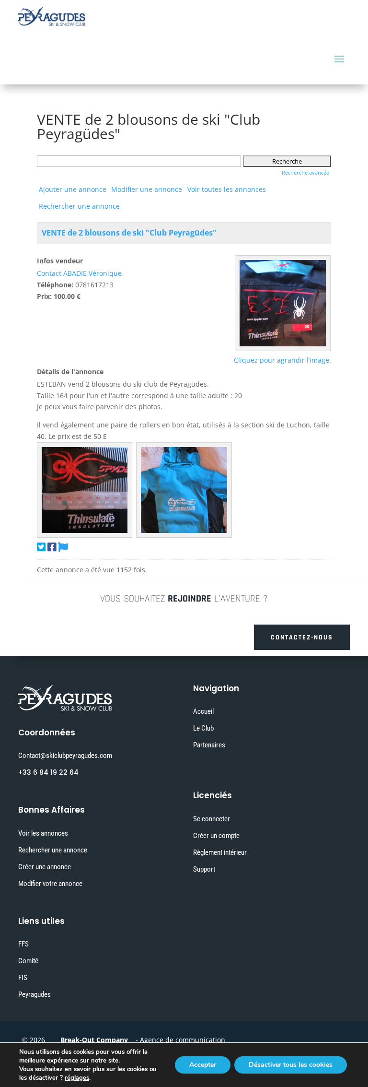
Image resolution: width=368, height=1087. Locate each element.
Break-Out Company (92, 1039)
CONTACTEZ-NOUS (302, 637)
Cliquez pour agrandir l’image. (282, 360)
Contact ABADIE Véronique (79, 273)
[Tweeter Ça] (41, 547)
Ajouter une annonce (72, 189)
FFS (23, 944)
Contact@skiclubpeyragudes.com (65, 755)
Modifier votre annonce (50, 883)
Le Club (203, 728)
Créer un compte (216, 835)
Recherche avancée (305, 172)
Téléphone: (55, 284)
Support (204, 869)
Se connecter (211, 819)
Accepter (202, 1064)
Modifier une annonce (146, 189)
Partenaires (209, 745)
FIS (22, 977)
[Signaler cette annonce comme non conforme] (63, 547)
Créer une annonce (44, 867)
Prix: (44, 296)
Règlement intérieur (220, 852)
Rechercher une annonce (79, 206)
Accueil (203, 711)
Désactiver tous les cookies (291, 1064)
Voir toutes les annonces (226, 189)
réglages (77, 1078)
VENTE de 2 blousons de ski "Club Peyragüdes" (129, 232)
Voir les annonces (43, 833)
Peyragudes (34, 994)
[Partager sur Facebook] (51, 547)
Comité (28, 961)
